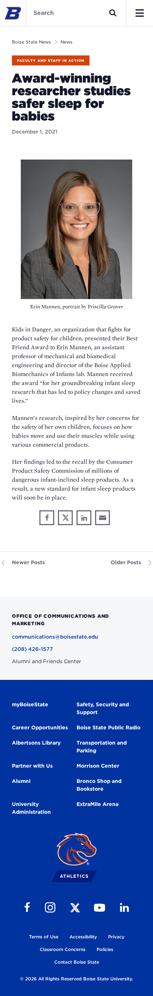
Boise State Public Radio (108, 727)
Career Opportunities (40, 727)
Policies (105, 949)
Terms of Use (43, 936)
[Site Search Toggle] (113, 13)
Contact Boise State (76, 962)
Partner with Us (32, 766)
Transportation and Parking (101, 747)
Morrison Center (97, 766)
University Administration (31, 808)
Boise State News (31, 42)
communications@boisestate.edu (55, 637)
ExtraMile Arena (97, 804)
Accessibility (83, 936)
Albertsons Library (36, 743)
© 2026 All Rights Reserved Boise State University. (76, 978)
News (66, 42)
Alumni (21, 781)
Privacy (116, 936)
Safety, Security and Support (102, 708)
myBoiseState (30, 704)
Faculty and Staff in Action (50, 60)
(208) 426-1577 (32, 649)
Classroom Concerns (62, 949)
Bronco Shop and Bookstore (98, 785)
